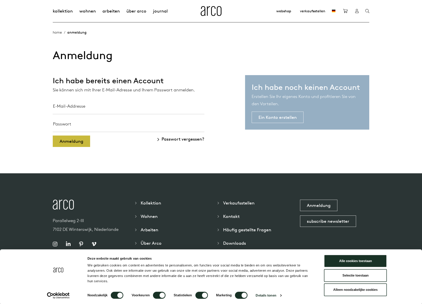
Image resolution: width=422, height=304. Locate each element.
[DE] (333, 11)
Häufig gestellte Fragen (247, 229)
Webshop (283, 11)
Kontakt (231, 216)
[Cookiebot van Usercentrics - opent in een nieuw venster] (58, 295)
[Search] (367, 11)
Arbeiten (111, 11)
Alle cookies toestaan (355, 261)
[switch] (159, 295)
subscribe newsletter (328, 221)
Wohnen (87, 11)
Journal (160, 11)
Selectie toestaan (355, 275)
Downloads (234, 243)
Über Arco (136, 11)
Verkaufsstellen (312, 11)
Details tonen (266, 295)
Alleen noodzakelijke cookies (355, 289)
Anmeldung (319, 205)
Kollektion (63, 11)
